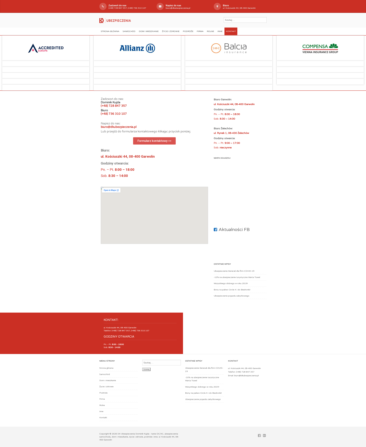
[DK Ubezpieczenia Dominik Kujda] (115, 20)
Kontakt (231, 31)
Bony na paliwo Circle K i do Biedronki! (232, 289)
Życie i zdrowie (170, 31)
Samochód (129, 31)
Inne (219, 31)
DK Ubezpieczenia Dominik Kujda (133, 434)
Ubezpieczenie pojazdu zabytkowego (231, 296)
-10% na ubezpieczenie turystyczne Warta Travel (237, 277)
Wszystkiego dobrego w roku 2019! (231, 283)
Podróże (188, 31)
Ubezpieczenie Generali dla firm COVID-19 (234, 271)
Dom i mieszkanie (149, 31)
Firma (200, 31)
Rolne (210, 31)
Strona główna (110, 31)
